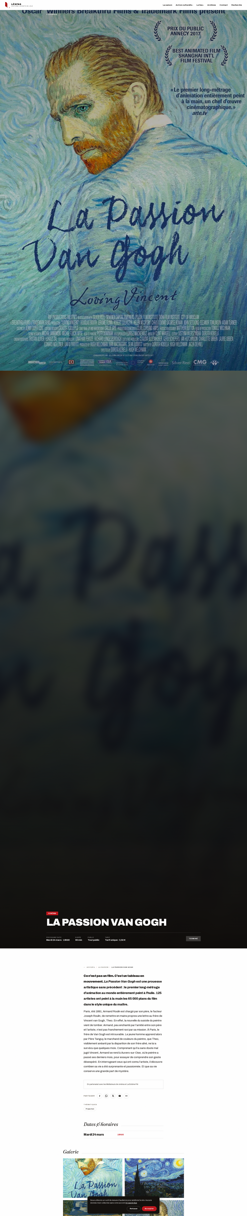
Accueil (91, 967)
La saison (167, 5)
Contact (224, 5)
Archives (211, 5)
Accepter (149, 1209)
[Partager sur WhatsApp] (106, 1096)
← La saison (51, 14)
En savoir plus (131, 1203)
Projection (90, 1109)
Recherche (236, 5)
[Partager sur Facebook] (99, 1096)
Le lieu (200, 5)
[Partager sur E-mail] (119, 1096)
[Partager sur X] (113, 1096)
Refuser (134, 1209)
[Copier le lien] (126, 1096)
